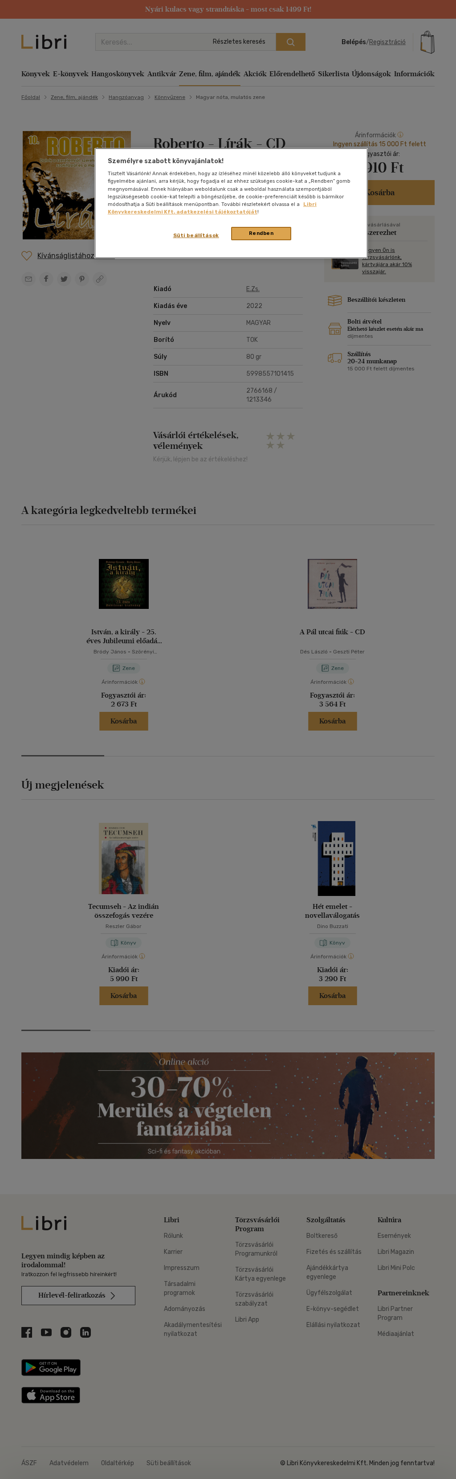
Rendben (261, 233)
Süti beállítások (196, 235)
